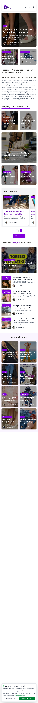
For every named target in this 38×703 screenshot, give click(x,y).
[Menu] (25, 7)
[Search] (29, 7)
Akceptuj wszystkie (27, 698)
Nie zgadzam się (10, 698)
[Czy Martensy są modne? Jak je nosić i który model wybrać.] (19, 147)
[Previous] (17, 230)
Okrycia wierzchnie (9, 260)
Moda (5, 26)
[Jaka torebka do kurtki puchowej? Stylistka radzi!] (19, 260)
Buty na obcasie (25, 52)
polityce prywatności (19, 695)
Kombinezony (6, 52)
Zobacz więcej (19, 236)
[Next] (21, 230)
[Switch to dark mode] (33, 6)
